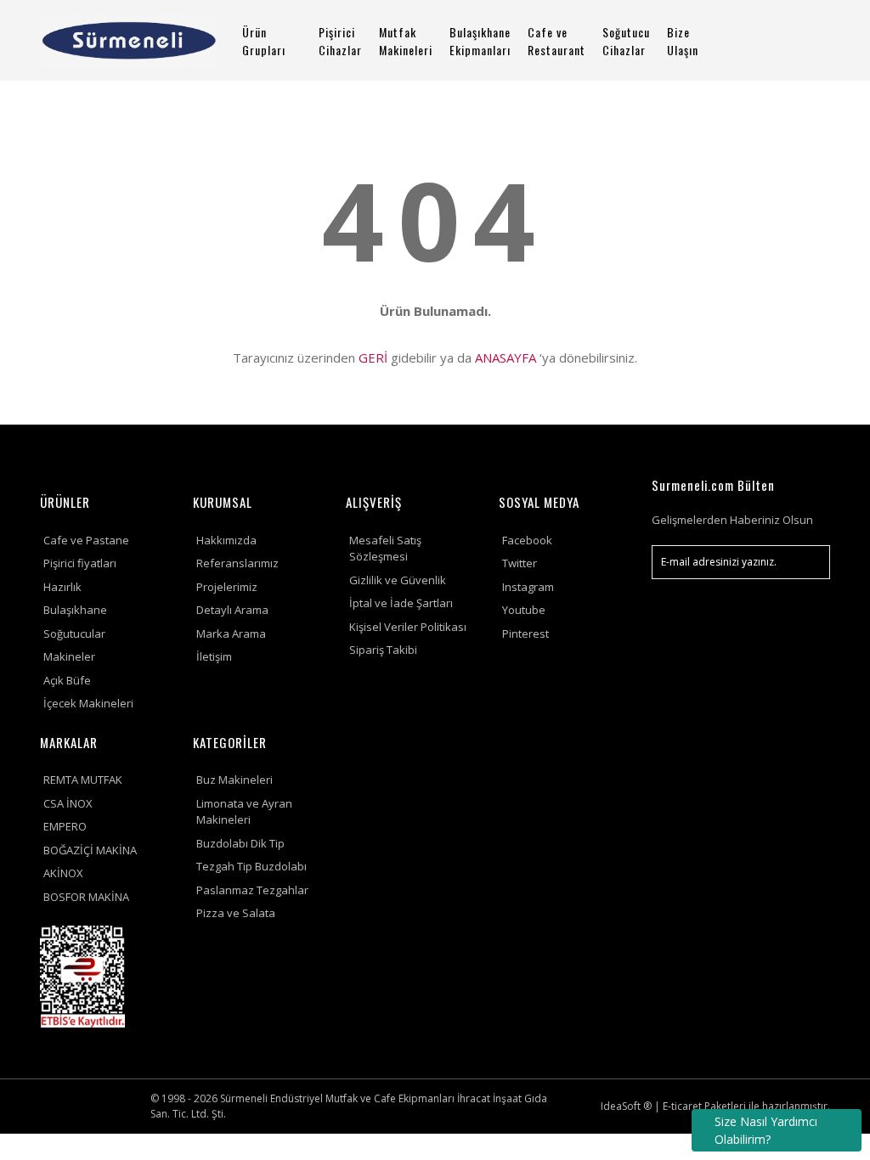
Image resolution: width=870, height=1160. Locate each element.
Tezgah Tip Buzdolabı (251, 866)
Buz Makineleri (234, 779)
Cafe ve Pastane (86, 540)
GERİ (373, 357)
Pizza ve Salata (235, 913)
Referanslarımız (237, 563)
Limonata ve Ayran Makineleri (244, 812)
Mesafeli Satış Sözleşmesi (385, 548)
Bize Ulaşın (682, 41)
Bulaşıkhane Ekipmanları (480, 41)
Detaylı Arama (232, 609)
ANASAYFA (505, 357)
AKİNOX (63, 873)
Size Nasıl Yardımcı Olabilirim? (766, 1130)
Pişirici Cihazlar (340, 41)
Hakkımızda (226, 540)
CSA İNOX (68, 803)
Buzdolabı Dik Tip (240, 843)
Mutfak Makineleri (405, 41)
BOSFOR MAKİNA (86, 896)
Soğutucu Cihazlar (626, 41)
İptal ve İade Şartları (401, 603)
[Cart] (822, 40)
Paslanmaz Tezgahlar (252, 890)
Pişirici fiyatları (79, 563)
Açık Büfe (67, 680)
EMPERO (65, 826)
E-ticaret (682, 1106)
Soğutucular (74, 633)
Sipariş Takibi (383, 649)
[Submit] (809, 562)
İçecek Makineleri (88, 703)
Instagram (528, 586)
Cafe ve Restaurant (556, 41)
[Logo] (129, 40)
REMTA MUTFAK (82, 779)
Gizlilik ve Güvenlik (397, 580)
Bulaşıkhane (75, 609)
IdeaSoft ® (626, 1106)
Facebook (527, 540)
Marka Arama (231, 633)
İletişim (214, 656)
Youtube (523, 609)
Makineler (69, 656)
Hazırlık (62, 586)
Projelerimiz (226, 586)
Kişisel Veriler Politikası (407, 626)
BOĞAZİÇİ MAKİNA (90, 850)
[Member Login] (781, 40)
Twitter (519, 563)
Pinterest (525, 633)
